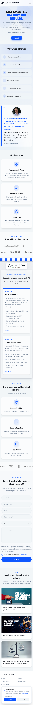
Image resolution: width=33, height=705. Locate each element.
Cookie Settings (7, 696)
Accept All (9, 700)
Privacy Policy (24, 693)
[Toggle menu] (30, 3)
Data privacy (24, 555)
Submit (16, 559)
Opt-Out (3, 678)
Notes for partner (22, 681)
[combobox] (16, 523)
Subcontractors (5, 681)
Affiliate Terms (5, 684)
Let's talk (16, 38)
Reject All (23, 700)
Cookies (20, 678)
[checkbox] (2, 555)
